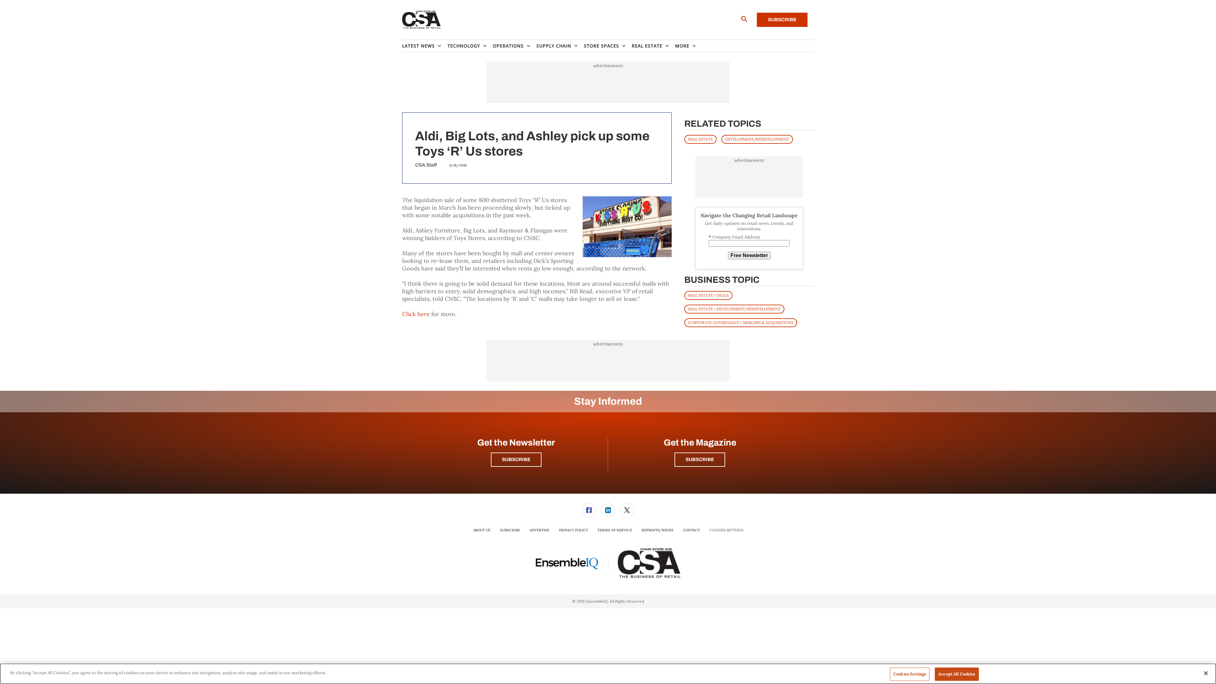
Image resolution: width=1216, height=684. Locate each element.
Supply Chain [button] (553, 46)
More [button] (682, 46)
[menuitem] (424, 46)
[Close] (1206, 673)
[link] (589, 510)
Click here (416, 314)
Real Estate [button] (647, 46)
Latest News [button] (418, 46)
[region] (608, 673)
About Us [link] (482, 530)
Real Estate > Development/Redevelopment (734, 309)
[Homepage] (421, 19)
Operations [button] (508, 46)
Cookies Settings (726, 530)
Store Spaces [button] (601, 46)
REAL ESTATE (700, 139)
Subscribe (782, 19)
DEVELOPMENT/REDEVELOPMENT (757, 139)
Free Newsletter (749, 255)
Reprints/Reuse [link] (658, 530)
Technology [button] (463, 46)
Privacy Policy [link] (573, 530)
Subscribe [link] (510, 530)
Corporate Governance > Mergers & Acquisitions (740, 322)
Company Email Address (734, 237)
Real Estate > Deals (708, 295)
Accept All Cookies (956, 674)
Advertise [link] (539, 530)
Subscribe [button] (516, 459)
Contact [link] (691, 530)
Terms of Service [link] (615, 530)
